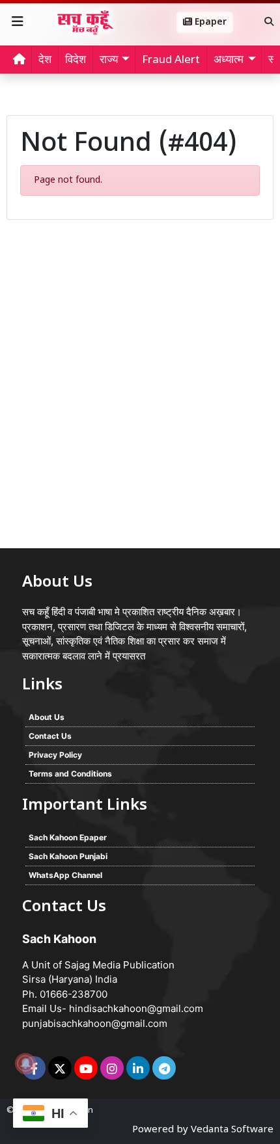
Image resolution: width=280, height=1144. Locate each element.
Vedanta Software (232, 1130)
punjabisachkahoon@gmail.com (94, 1023)
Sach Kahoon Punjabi (68, 856)
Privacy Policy (55, 755)
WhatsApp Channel (65, 875)
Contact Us (50, 736)
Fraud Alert (171, 60)
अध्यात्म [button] (229, 60)
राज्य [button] (109, 60)
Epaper (209, 22)
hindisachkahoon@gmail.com (136, 1008)
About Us (46, 717)
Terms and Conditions (70, 773)
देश (44, 60)
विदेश (75, 60)
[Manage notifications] (25, 1063)
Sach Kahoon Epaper (68, 837)
